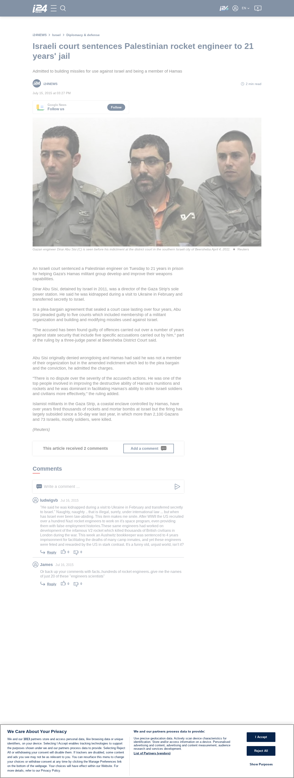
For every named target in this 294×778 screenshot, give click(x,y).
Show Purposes (261, 764)
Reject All (261, 751)
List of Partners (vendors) (152, 753)
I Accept (261, 737)
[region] (147, 751)
